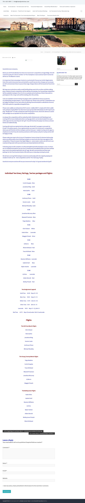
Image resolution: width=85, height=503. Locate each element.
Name (5, 463)
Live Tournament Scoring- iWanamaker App (59, 11)
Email (5, 470)
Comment (6, 447)
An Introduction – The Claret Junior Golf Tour (18, 6)
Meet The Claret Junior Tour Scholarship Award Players (22, 15)
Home (4, 6)
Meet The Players (41, 15)
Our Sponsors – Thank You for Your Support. (21, 11)
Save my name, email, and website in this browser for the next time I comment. (26, 486)
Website (5, 478)
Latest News (6, 11)
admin (14, 57)
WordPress (45, 500)
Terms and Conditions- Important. (67, 6)
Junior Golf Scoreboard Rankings (40, 11)
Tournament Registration (36, 6)
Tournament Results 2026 (53, 15)
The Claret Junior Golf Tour (15, 500)
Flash (31, 500)
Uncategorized (47, 52)
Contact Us (5, 15)
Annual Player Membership (50, 6)
